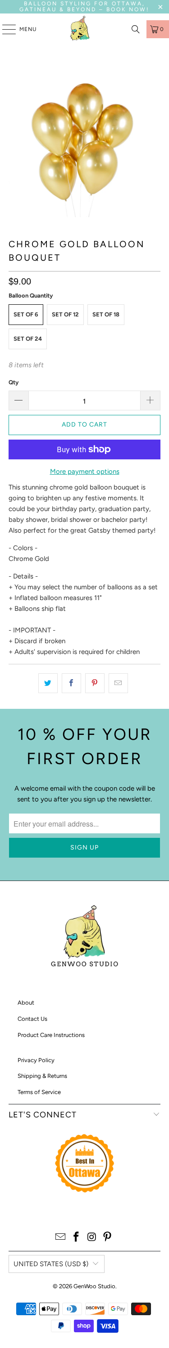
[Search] (135, 29)
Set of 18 (105, 314)
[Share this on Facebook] (71, 683)
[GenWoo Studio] (81, 29)
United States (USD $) (51, 1264)
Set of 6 (26, 314)
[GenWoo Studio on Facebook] (76, 1237)
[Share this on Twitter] (48, 683)
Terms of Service (39, 1092)
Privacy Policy (36, 1060)
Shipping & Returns (42, 1075)
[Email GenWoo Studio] (61, 1237)
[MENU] (4, 29)
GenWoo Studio (94, 1286)
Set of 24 (28, 338)
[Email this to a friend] (118, 683)
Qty (13, 382)
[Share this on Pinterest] (95, 683)
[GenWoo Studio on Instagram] (92, 1237)
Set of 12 (65, 314)
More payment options (84, 471)
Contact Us (32, 1018)
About (26, 1002)
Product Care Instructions (51, 1035)
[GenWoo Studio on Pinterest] (107, 1237)
